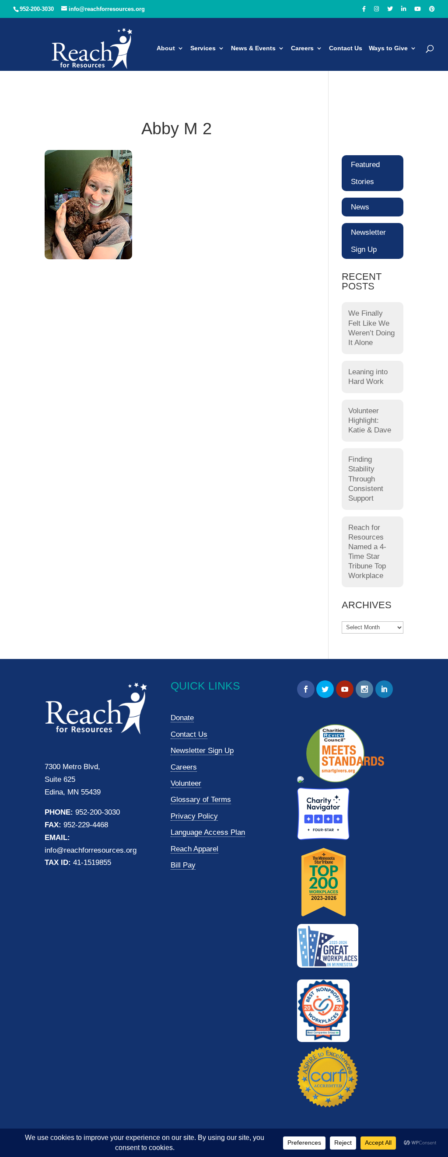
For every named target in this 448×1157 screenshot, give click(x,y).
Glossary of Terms (201, 799)
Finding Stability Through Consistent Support (365, 478)
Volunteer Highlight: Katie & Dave (369, 420)
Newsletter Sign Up (368, 241)
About (166, 48)
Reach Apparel (194, 849)
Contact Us (345, 48)
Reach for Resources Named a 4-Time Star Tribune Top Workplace (367, 551)
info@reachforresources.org (90, 850)
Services (203, 48)
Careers (302, 48)
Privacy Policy (194, 816)
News (360, 207)
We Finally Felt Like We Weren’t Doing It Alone (371, 327)
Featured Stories (365, 173)
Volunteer (186, 783)
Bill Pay (183, 865)
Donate (182, 718)
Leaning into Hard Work (368, 377)
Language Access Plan (208, 832)
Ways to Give (388, 48)
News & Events (253, 48)
